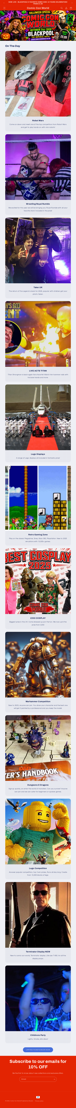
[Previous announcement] (4, 3)
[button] (4, 8)
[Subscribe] (54, 1079)
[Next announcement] (72, 3)
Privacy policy (39, 1101)
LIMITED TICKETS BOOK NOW (38, 1050)
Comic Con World (15, 1100)
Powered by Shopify (27, 1100)
